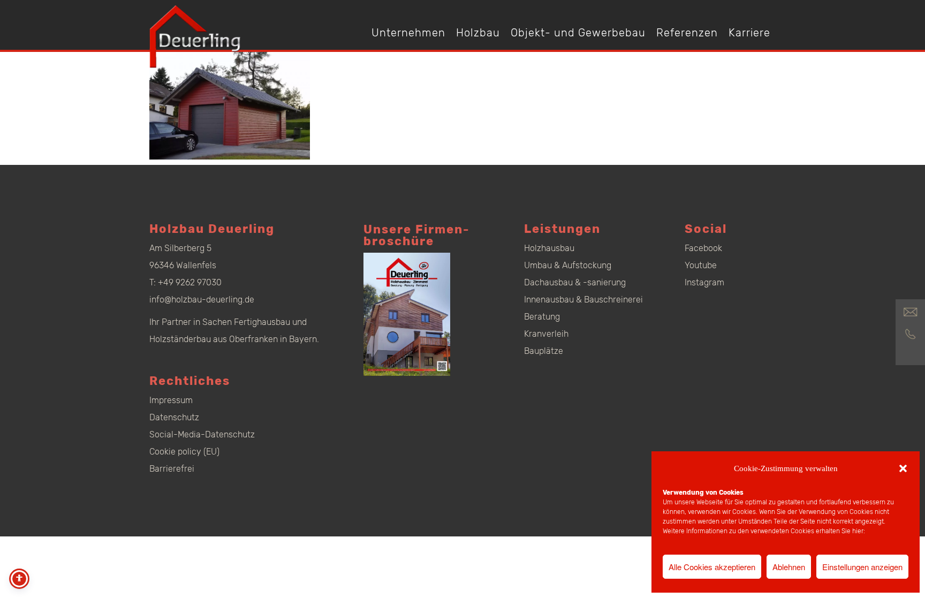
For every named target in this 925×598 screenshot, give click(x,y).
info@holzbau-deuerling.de (201, 299)
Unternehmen (408, 32)
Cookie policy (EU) (184, 451)
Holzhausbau (549, 248)
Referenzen (687, 32)
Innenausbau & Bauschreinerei (583, 299)
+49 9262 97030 (190, 282)
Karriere (749, 32)
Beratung (542, 317)
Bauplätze (543, 351)
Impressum (171, 400)
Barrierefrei (171, 469)
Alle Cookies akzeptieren (712, 566)
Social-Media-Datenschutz (202, 434)
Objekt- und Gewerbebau (578, 32)
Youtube (701, 265)
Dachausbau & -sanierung (575, 282)
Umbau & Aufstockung (567, 265)
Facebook (703, 248)
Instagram (704, 282)
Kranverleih (546, 334)
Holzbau (478, 32)
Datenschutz (174, 417)
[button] (903, 468)
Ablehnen (788, 566)
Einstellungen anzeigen (862, 566)
